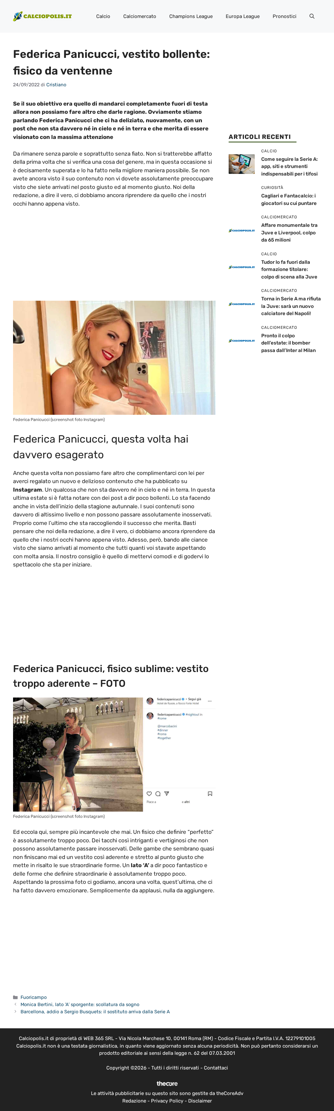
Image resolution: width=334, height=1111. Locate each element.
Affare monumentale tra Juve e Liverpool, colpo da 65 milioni (289, 232)
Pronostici (284, 16)
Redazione (134, 1101)
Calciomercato (139, 16)
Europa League (243, 16)
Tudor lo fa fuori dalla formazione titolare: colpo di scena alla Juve (289, 269)
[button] (312, 16)
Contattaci (216, 1068)
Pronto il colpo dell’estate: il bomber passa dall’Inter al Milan (288, 343)
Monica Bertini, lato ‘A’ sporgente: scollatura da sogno (80, 1004)
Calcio (103, 16)
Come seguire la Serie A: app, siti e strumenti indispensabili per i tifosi (289, 166)
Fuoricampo (34, 997)
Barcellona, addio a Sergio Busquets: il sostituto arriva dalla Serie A (95, 1012)
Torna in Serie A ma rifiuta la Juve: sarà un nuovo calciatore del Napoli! (291, 306)
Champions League (191, 16)
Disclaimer (200, 1101)
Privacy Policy (167, 1101)
